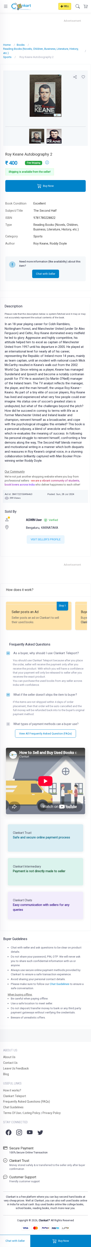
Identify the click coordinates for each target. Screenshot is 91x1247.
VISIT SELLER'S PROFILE (46, 539)
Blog (6, 1074)
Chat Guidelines (59, 984)
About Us (9, 1057)
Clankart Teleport (14, 1096)
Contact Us (10, 1062)
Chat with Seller (45, 273)
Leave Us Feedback (16, 1068)
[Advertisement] (45, 28)
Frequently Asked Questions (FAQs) (26, 1101)
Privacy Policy (52, 1113)
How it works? (12, 1090)
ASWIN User (34, 520)
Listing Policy (31, 1113)
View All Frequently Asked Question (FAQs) (45, 733)
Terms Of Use (12, 1113)
